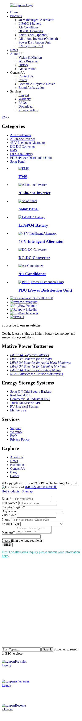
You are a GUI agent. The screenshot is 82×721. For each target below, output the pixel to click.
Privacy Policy (28, 110)
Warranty (25, 99)
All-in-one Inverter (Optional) (38, 38)
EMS (13, 150)
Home (14, 12)
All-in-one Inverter (22, 139)
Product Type (11, 524)
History (23, 65)
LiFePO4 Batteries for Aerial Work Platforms (40, 362)
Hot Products (10, 491)
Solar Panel (17, 161)
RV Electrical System (24, 406)
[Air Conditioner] (31, 265)
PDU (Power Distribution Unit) (31, 157)
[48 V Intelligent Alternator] (38, 233)
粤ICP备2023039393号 (41, 487)
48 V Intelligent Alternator (36, 20)
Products (16, 16)
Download (26, 106)
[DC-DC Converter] (33, 249)
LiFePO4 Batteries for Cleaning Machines (38, 366)
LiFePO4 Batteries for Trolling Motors (35, 370)
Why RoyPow (28, 61)
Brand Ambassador (31, 87)
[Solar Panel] (28, 201)
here (5, 556)
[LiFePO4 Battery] (32, 217)
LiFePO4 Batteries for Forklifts (31, 359)
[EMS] (24, 168)
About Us (16, 53)
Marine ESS (18, 410)
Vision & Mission (30, 57)
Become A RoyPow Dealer (37, 84)
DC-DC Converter (31, 31)
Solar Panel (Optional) (33, 35)
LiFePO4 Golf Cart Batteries (29, 355)
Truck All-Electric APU (25, 403)
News (14, 50)
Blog (13, 472)
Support (24, 95)
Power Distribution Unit (34, 42)
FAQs (22, 102)
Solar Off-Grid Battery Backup (30, 391)
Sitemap (27, 491)
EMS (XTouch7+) (31, 46)
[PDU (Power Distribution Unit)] (41, 282)
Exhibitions (17, 465)
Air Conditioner (29, 27)
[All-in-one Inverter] (33, 184)
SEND (7, 544)
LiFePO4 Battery (30, 23)
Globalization (27, 69)
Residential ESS (21, 395)
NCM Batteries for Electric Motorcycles (36, 374)
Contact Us (26, 76)
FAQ (13, 435)
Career (23, 80)
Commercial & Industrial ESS (30, 399)
